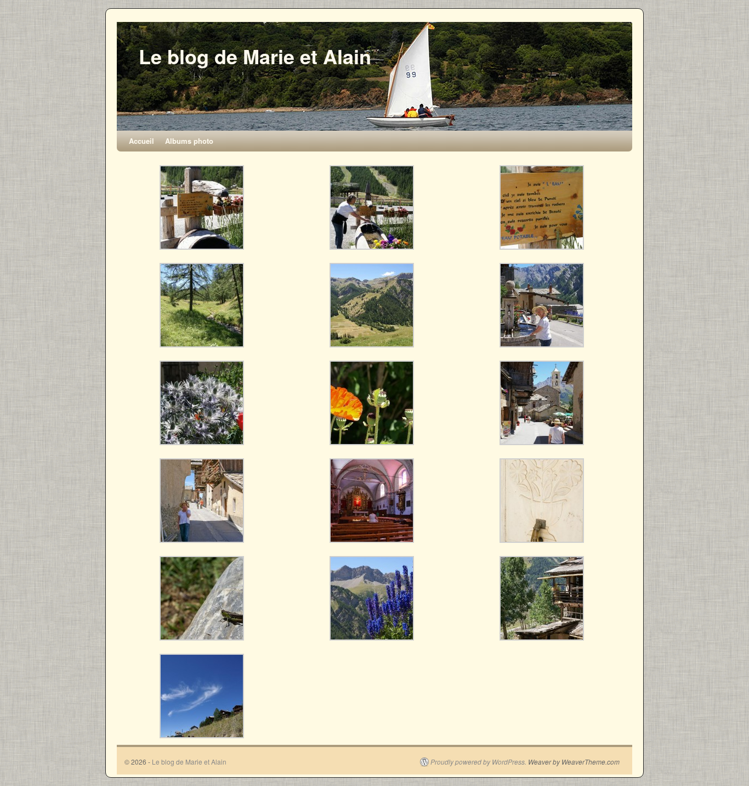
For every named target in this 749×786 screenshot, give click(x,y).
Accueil (141, 141)
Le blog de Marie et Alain (255, 56)
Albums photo (189, 141)
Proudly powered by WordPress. (478, 761)
